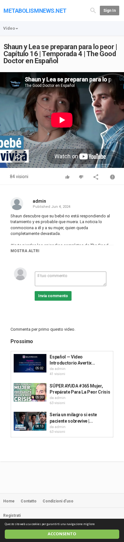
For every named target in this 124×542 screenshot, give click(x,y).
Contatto (29, 501)
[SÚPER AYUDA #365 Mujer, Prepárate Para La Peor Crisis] (30, 392)
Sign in (109, 10)
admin (39, 201)
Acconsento (62, 534)
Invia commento (53, 296)
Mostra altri (24, 251)
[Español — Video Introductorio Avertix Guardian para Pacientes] (30, 363)
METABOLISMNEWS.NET (34, 10)
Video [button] (9, 28)
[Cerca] (93, 10)
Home (9, 501)
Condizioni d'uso (58, 501)
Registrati (12, 515)
